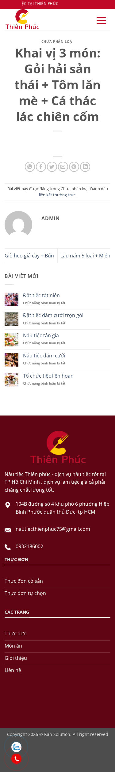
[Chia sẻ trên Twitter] (52, 167)
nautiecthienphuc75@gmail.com (53, 529)
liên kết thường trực (57, 195)
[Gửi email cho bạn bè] (63, 167)
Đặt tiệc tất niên (41, 295)
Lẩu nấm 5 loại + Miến (85, 255)
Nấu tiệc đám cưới (44, 356)
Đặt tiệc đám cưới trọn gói (53, 315)
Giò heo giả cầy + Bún (29, 255)
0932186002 (29, 546)
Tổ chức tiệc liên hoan (48, 376)
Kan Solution (57, 734)
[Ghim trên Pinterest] (74, 167)
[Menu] (101, 20)
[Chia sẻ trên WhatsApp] (30, 167)
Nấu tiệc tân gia (41, 335)
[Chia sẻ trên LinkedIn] (85, 167)
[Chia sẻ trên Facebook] (41, 167)
